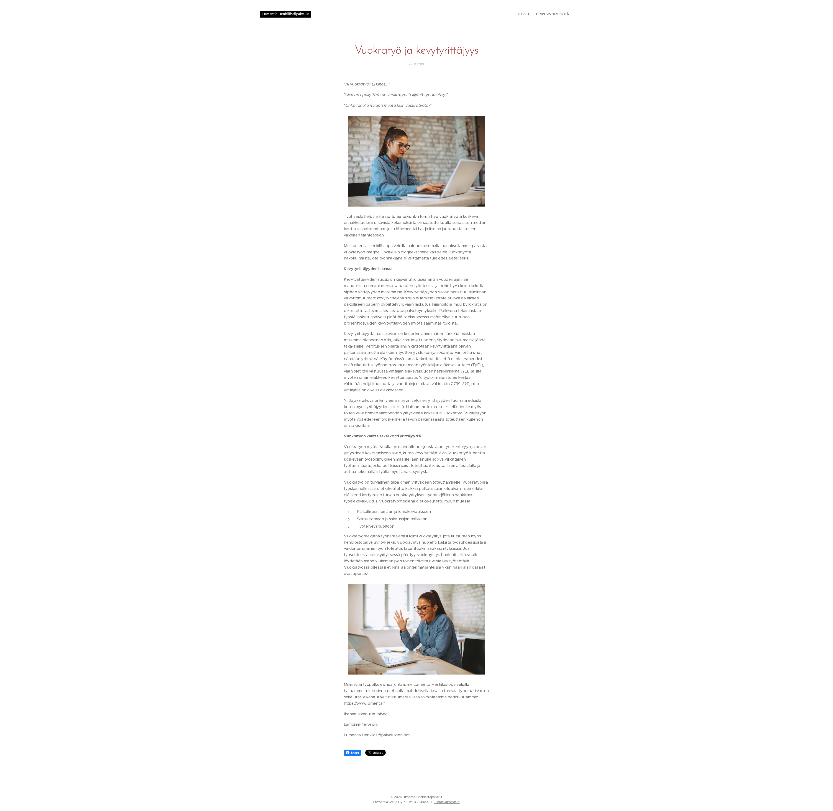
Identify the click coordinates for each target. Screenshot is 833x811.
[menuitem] (522, 14)
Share (355, 752)
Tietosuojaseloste (447, 802)
